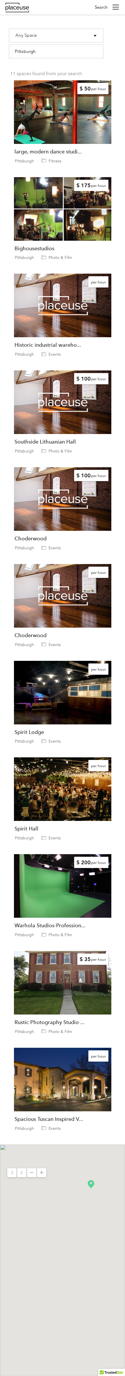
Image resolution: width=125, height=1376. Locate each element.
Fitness (55, 161)
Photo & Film (60, 257)
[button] (91, 1184)
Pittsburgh (24, 161)
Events (55, 354)
